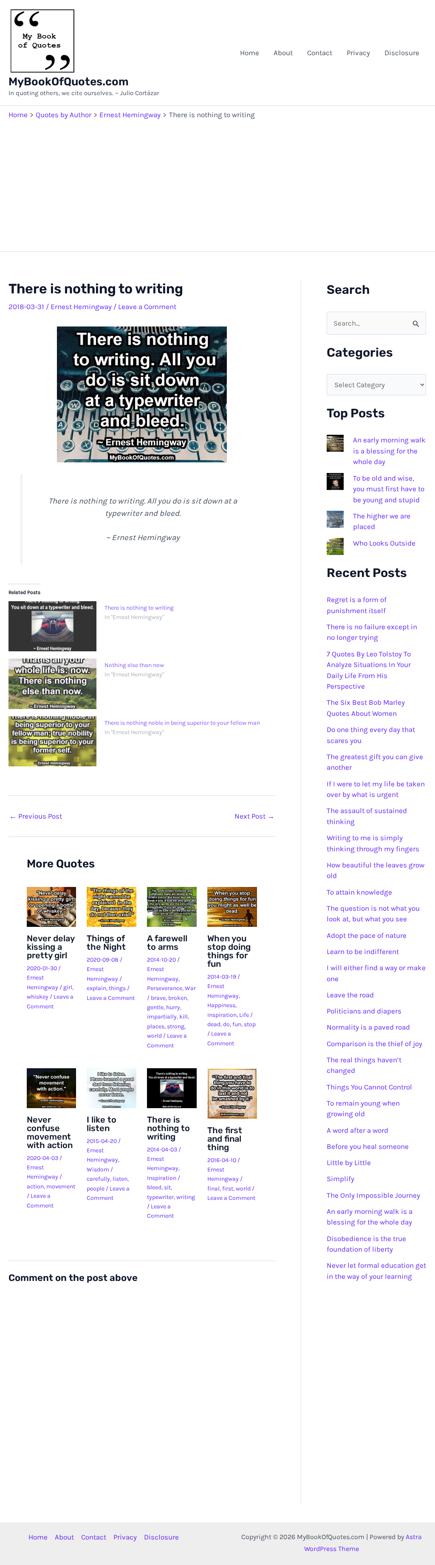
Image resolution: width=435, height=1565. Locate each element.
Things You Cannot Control (369, 1087)
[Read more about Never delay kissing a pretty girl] (51, 906)
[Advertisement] (217, 183)
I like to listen (101, 1124)
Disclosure (401, 52)
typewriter (160, 1197)
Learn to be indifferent (363, 951)
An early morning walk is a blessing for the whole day (389, 451)
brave (158, 998)
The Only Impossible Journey (373, 1195)
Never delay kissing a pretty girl (50, 946)
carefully (98, 1178)
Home (249, 52)
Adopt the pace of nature (367, 935)
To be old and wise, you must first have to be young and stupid (388, 489)
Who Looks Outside (384, 543)
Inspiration (222, 1015)
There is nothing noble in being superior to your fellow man (182, 722)
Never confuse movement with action (50, 1132)
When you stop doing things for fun (229, 951)
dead (213, 1024)
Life (244, 1015)
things (117, 988)
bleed (154, 1187)
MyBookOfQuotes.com (68, 81)
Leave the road (350, 995)
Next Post (254, 816)
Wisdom (98, 1169)
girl (67, 987)
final (213, 1188)
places (155, 1026)
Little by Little (349, 1162)
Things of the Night (106, 942)
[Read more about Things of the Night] (111, 906)
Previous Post (35, 816)
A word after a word (357, 1130)
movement (60, 1186)
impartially (162, 1016)
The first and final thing (224, 1138)
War (190, 988)
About (283, 52)
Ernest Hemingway (81, 306)
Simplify (340, 1178)
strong (175, 1026)
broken (177, 998)
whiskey (37, 996)
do (226, 1024)
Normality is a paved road (368, 1027)
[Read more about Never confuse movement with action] (51, 1087)
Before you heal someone (368, 1146)
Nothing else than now (134, 665)
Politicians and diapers (364, 1011)
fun (236, 1024)
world (154, 1035)
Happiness (221, 1005)
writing (185, 1197)
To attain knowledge (359, 892)
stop (250, 1024)
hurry (173, 1007)
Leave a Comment (147, 306)
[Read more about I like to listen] (111, 1087)
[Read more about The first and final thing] (232, 1092)
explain (96, 988)
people (96, 1188)
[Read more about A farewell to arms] (172, 906)
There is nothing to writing (139, 607)
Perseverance (164, 988)
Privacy (358, 52)
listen (120, 1178)
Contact (319, 52)
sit (167, 1187)
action (35, 1186)
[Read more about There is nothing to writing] (172, 1087)
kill (183, 1016)
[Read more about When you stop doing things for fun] (232, 906)
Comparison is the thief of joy (374, 1043)
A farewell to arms (167, 942)
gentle (155, 1007)
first (227, 1188)
